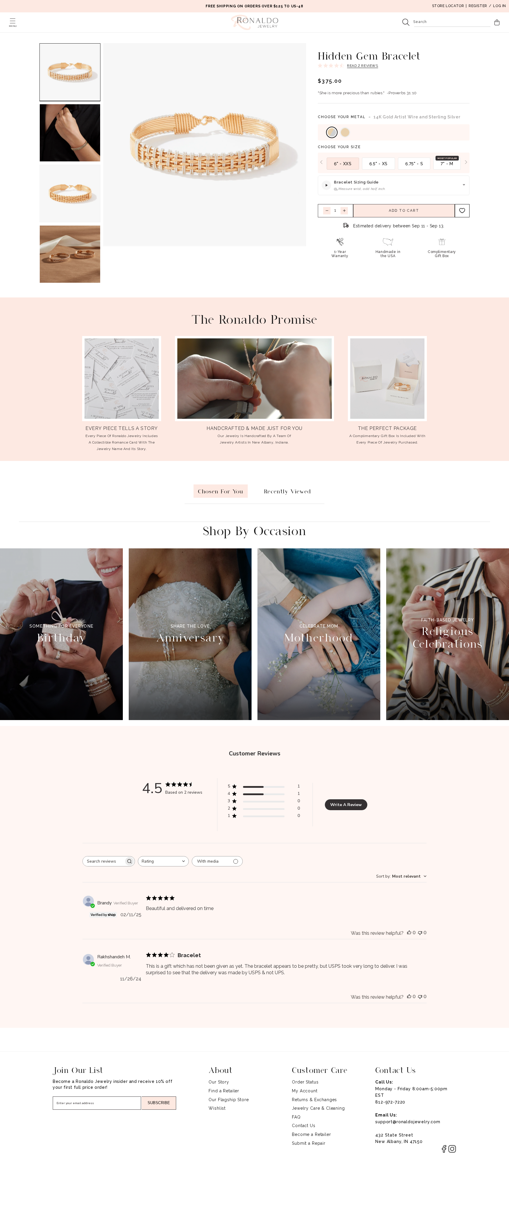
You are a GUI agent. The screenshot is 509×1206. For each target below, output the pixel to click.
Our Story (219, 1082)
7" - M (447, 163)
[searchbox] (103, 861)
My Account (304, 1090)
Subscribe (159, 1103)
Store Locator (448, 6)
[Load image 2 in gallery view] (69, 133)
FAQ (296, 1117)
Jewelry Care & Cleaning (318, 1108)
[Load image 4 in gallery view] (69, 254)
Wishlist (217, 1108)
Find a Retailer (224, 1090)
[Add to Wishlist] (462, 210)
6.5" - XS (378, 163)
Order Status (305, 1082)
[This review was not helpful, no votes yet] (420, 932)
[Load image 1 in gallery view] (69, 72)
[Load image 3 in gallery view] (69, 193)
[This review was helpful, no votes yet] (409, 932)
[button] (12, 21)
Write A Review (346, 805)
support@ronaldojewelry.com (407, 1121)
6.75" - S (414, 163)
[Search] (406, 22)
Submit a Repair (308, 1143)
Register (478, 6)
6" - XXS (343, 163)
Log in (499, 6)
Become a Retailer (311, 1134)
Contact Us (303, 1125)
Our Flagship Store (229, 1099)
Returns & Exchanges (314, 1099)
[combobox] (452, 22)
